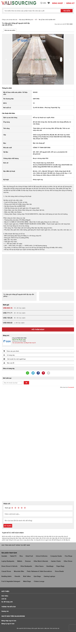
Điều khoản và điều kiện (43, 628)
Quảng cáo (5, 611)
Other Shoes (68, 561)
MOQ (5, 103)
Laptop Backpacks (7, 561)
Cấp (4, 135)
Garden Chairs (56, 561)
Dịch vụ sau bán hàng (10, 117)
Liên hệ (3, 599)
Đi (26, 383)
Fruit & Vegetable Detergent (10, 581)
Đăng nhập (57, 3)
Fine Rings (68, 556)
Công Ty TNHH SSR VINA (19, 338)
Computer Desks (56, 556)
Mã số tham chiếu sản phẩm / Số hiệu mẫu (15, 93)
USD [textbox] (44, 3)
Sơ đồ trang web (7, 602)
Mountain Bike (19, 571)
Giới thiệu (4, 596)
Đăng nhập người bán (8, 620)
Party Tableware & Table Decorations (39, 571)
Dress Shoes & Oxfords (9, 566)
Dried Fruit (29, 556)
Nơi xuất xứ (7, 107)
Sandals (4, 556)
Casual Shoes (6, 571)
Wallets (19, 561)
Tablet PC (13, 556)
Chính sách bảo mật (54, 628)
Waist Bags (27, 581)
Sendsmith (71, 387)
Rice (21, 556)
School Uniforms (41, 556)
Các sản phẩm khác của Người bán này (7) (24, 342)
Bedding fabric (6, 576)
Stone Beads (59, 571)
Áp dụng (7, 526)
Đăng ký (70, 3)
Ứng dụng (6, 122)
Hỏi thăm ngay (38, 329)
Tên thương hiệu (8, 98)
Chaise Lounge (39, 581)
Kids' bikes (27, 576)
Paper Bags (60, 566)
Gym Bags (37, 576)
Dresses (28, 561)
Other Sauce (39, 566)
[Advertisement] (38, 271)
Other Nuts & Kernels (41, 561)
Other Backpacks (26, 566)
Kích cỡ (5, 163)
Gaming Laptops (49, 576)
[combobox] (43, 3)
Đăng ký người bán (7, 623)
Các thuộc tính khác (8, 113)
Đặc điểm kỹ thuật (9, 171)
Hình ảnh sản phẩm (10, 30)
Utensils (17, 576)
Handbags (49, 566)
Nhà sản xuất (7, 147)
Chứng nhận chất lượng (11, 158)
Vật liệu (5, 152)
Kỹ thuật (6, 179)
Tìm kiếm (66, 11)
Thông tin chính (7, 88)
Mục (4, 143)
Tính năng (6, 128)
